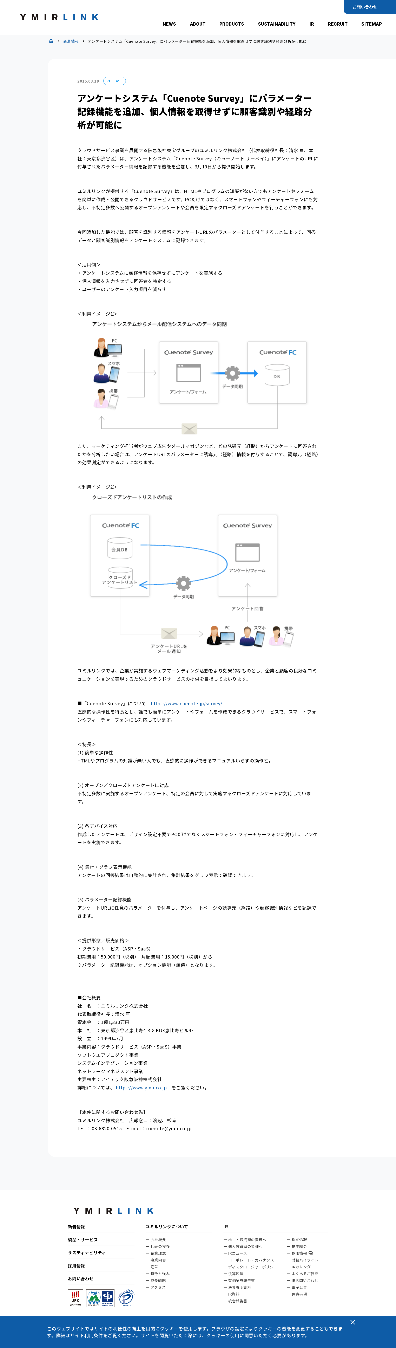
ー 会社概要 (156, 1239)
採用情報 (76, 1266)
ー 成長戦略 (156, 1280)
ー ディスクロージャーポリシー (250, 1267)
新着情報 (71, 41)
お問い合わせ (364, 7)
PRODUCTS (231, 24)
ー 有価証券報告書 (239, 1280)
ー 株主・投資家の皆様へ (244, 1239)
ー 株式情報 (297, 1239)
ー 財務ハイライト (302, 1260)
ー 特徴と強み (158, 1273)
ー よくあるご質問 (302, 1273)
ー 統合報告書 (235, 1301)
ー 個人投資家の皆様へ (243, 1246)
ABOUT (198, 24)
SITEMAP (371, 24)
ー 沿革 (152, 1267)
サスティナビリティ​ (87, 1253)
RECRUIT (338, 24)
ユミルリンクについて (167, 1227)
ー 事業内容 (156, 1260)
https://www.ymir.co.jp (141, 1087)
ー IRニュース (235, 1253)
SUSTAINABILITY (277, 24)
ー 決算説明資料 (237, 1287)
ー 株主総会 (297, 1246)
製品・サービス (83, 1240)
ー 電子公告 (297, 1287)
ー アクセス (156, 1287)
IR (312, 24)
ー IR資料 (231, 1294)
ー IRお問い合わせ (302, 1280)
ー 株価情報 (297, 1253)
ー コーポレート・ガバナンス (248, 1260)
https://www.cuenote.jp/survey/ (186, 703)
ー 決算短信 (233, 1273)
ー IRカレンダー (301, 1267)
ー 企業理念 (156, 1253)
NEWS (169, 24)
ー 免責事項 (297, 1294)
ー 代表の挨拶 (158, 1246)
